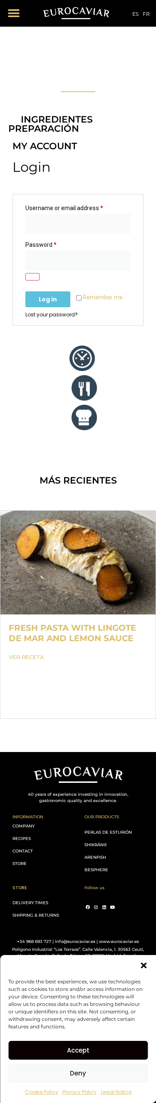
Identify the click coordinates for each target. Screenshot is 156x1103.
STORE (19, 863)
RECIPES (21, 838)
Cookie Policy (41, 1091)
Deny (78, 1073)
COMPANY (23, 826)
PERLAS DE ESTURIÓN (108, 832)
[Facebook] (88, 907)
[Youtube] (113, 907)
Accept (78, 1050)
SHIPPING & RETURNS (35, 915)
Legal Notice (116, 1091)
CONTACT (22, 851)
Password (52, 243)
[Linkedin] (104, 907)
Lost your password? (51, 314)
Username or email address (75, 206)
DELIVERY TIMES (30, 902)
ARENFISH (95, 857)
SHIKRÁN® (95, 844)
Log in (48, 299)
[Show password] (32, 277)
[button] (143, 965)
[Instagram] (96, 907)
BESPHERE (96, 869)
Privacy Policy (79, 1091)
